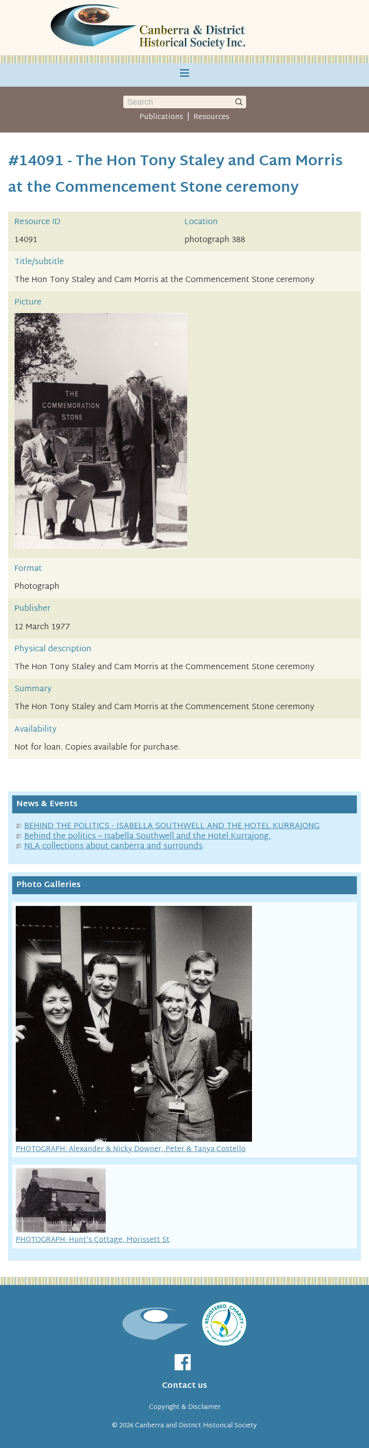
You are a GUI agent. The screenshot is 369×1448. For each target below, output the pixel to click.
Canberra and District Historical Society (196, 1426)
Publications (161, 117)
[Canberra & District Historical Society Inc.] (149, 27)
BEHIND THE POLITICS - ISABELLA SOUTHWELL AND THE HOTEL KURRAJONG (172, 826)
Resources (212, 117)
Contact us (184, 1385)
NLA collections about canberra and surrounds (113, 846)
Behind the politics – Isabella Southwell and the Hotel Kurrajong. (147, 836)
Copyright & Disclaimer (184, 1407)
